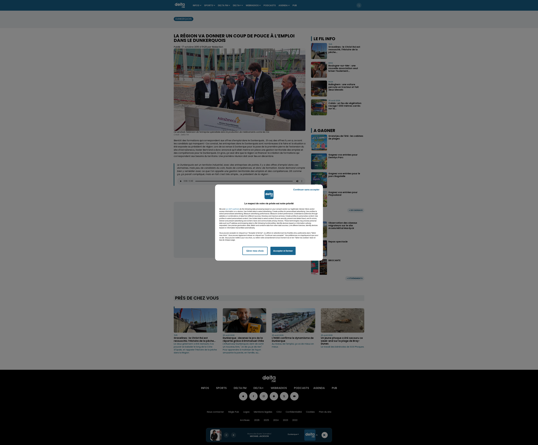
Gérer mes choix (255, 250)
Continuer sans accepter (306, 189)
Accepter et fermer (283, 250)
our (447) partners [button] (232, 209)
